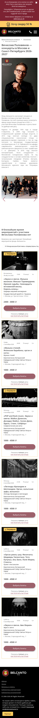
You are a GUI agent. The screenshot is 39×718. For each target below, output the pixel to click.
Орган (4, 684)
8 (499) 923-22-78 (23, 18)
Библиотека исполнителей (11, 693)
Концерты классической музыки (11, 31)
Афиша (4, 681)
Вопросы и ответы (8, 687)
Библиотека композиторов (11, 690)
